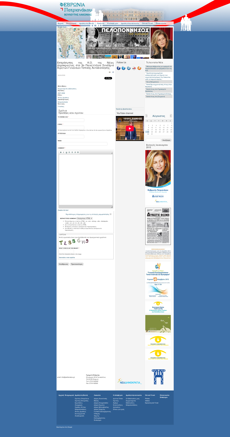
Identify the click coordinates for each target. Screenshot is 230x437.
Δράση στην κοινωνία (130, 23)
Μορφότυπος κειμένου (68, 218)
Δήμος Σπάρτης (99, 409)
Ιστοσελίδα (62, 133)
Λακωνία (100, 23)
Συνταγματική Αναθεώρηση (80, 415)
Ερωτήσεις (79, 403)
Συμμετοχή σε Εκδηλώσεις (131, 402)
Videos (147, 401)
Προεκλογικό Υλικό (151, 403)
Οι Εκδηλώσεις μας (133, 398)
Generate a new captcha (67, 257)
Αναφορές (78, 405)
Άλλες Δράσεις (63, 97)
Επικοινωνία (161, 23)
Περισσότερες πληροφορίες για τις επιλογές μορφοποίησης (87, 214)
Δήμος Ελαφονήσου (101, 403)
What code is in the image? (69, 248)
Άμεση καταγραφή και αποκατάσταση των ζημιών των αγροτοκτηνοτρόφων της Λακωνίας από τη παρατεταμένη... (157, 76)
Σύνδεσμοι (62, 27)
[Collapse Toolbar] (112, 153)
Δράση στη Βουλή (86, 23)
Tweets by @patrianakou (124, 109)
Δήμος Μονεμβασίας (101, 407)
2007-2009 (61, 93)
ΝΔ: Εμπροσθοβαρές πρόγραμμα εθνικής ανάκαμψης (118, 48)
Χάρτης (96, 416)
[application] (86, 179)
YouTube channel (125, 113)
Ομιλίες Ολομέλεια (82, 398)
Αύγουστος (158, 116)
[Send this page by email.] (113, 72)
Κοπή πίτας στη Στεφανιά (156, 96)
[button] (60, 152)
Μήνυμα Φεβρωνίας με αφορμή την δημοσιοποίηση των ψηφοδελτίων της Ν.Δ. (158, 68)
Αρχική (60, 23)
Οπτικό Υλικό (147, 23)
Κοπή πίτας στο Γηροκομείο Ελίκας (159, 94)
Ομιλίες (116, 401)
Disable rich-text (63, 210)
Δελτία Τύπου (118, 398)
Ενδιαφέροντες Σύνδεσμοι (99, 419)
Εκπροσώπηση (63, 102)
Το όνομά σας (63, 117)
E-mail (60, 124)
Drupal (70, 427)
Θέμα (60, 141)
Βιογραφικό (71, 23)
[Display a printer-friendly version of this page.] (110, 72)
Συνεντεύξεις (118, 405)
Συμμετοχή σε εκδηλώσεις (67, 89)
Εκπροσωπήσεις (80, 409)
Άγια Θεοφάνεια (153, 82)
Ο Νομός (97, 414)
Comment (61, 148)
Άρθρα (115, 403)
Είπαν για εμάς (118, 409)
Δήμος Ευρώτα (99, 405)
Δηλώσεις (116, 407)
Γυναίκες (61, 106)
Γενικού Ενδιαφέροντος (102, 411)
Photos (147, 398)
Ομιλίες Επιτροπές (81, 401)
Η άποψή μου (112, 23)
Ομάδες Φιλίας (80, 407)
